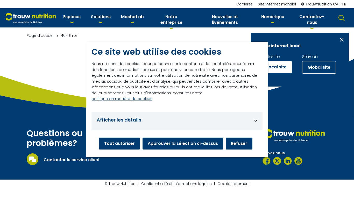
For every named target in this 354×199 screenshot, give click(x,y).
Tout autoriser (119, 143)
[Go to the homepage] (295, 135)
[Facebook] (267, 161)
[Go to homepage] (31, 18)
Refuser (239, 143)
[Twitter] (277, 161)
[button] (72, 17)
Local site (276, 67)
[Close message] (342, 40)
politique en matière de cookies (121, 98)
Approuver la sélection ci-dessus (183, 143)
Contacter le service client (72, 160)
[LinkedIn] (288, 161)
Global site (319, 67)
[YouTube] (298, 161)
